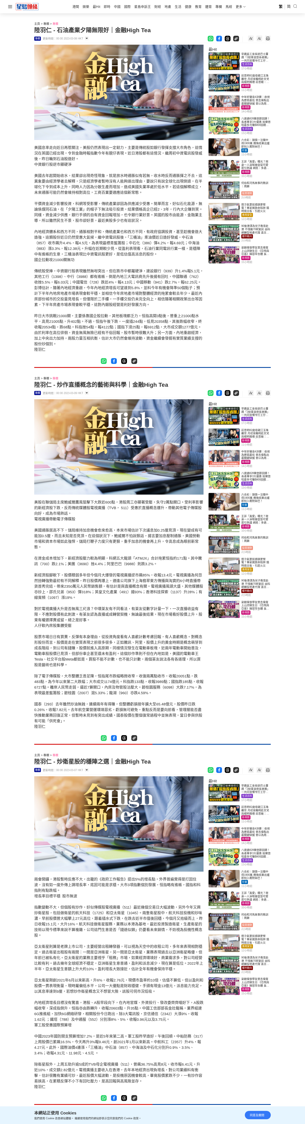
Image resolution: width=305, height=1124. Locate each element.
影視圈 (246, 86)
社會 (244, 150)
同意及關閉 (257, 1115)
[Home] (27, 6)
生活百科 (247, 64)
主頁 (37, 23)
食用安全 (247, 215)
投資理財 (247, 193)
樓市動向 (247, 236)
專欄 (46, 23)
